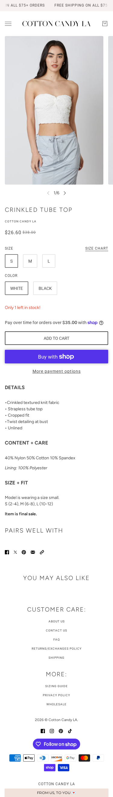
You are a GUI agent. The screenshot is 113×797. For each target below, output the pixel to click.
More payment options (57, 371)
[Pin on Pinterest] (23, 551)
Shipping (56, 657)
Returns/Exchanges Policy (57, 648)
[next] (64, 192)
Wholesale (56, 704)
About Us (57, 621)
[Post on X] (15, 551)
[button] (41, 551)
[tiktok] (69, 730)
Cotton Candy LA (20, 221)
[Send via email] (32, 551)
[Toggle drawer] (8, 24)
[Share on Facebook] (6, 551)
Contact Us (56, 630)
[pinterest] (60, 730)
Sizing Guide (56, 686)
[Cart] (105, 23)
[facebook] (42, 730)
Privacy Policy (56, 695)
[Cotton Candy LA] (56, 23)
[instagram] (51, 730)
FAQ (56, 639)
